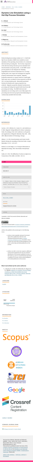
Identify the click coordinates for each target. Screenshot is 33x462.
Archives (8, 7)
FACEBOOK (6, 456)
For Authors (5, 320)
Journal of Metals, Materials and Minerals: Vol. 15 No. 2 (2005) (17, 274)
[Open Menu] (1, 1)
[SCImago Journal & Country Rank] (11, 429)
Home (3, 7)
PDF (5, 161)
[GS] (16, 393)
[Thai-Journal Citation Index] (16, 384)
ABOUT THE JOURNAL (9, 454)
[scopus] (16, 342)
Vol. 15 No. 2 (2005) (17, 7)
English (4, 284)
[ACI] (16, 369)
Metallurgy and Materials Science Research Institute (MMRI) (15, 449)
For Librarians (5, 323)
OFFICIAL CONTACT (21, 454)
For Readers (5, 318)
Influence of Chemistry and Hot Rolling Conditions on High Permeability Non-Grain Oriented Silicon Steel (18, 272)
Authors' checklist (7, 418)
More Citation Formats (9, 187)
